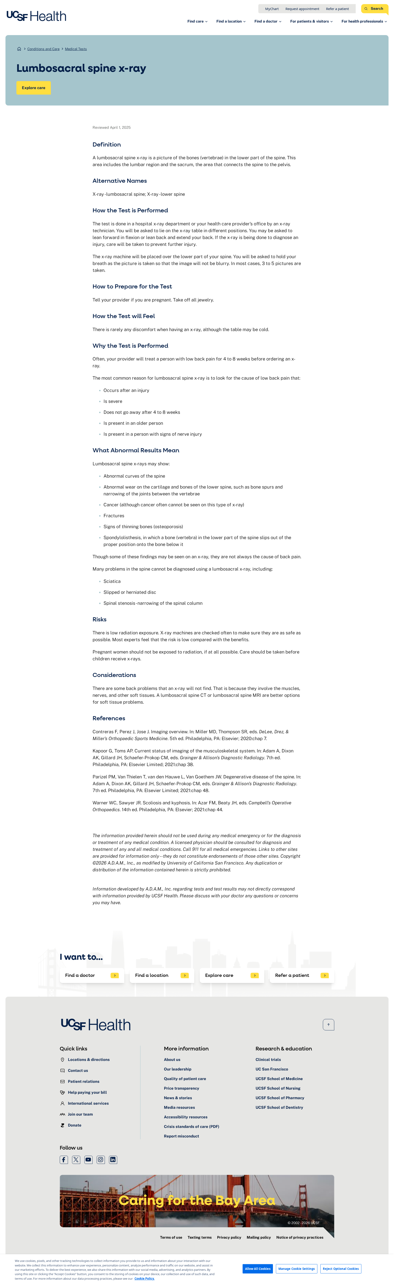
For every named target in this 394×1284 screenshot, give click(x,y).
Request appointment (302, 8)
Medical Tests (76, 49)
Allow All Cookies (257, 1268)
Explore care (33, 87)
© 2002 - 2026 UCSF (304, 1223)
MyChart (272, 8)
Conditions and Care (43, 49)
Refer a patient (337, 8)
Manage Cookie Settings (296, 1268)
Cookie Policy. (145, 1278)
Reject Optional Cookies (341, 1268)
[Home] (37, 16)
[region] (197, 1269)
